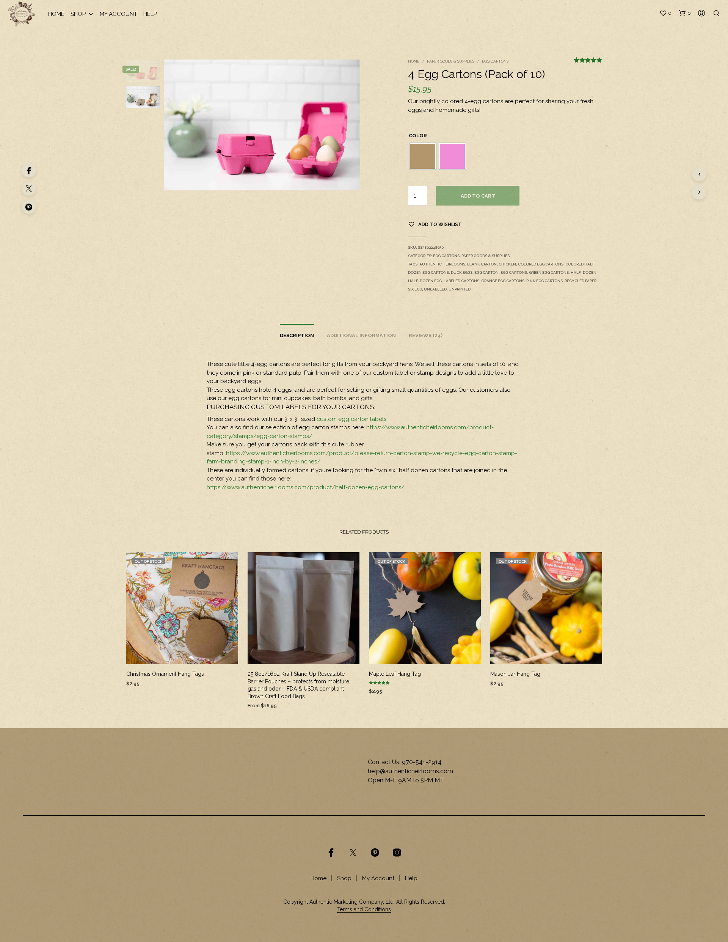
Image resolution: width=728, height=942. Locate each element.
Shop (78, 14)
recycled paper (580, 281)
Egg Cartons (495, 61)
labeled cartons (461, 281)
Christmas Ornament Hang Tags (165, 674)
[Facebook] (29, 170)
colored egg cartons (540, 264)
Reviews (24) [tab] (425, 335)
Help (150, 14)
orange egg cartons (502, 281)
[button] (665, 13)
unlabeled (435, 289)
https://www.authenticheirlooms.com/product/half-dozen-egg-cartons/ (306, 487)
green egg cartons (549, 272)
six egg (415, 289)
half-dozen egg (425, 281)
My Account (118, 14)
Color (418, 135)
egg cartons (513, 272)
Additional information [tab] (361, 335)
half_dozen (583, 272)
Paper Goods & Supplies (450, 61)
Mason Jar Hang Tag (515, 674)
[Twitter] (29, 188)
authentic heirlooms (442, 264)
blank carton (482, 264)
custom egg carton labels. (352, 419)
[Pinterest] (29, 206)
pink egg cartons (544, 281)
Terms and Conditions (364, 909)
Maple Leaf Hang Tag (395, 674)
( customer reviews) (588, 63)
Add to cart (478, 196)
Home (56, 14)
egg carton (486, 272)
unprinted (460, 289)
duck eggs (461, 272)
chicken (507, 264)
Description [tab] (297, 335)
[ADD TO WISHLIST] (182, 653)
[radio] (423, 156)
